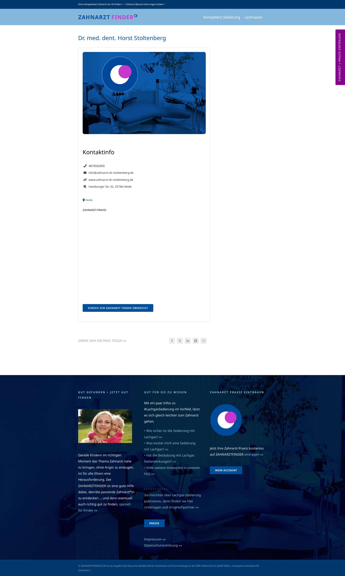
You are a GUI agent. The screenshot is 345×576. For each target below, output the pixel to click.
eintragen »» (253, 454)
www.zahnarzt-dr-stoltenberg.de (111, 180)
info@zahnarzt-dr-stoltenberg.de (111, 173)
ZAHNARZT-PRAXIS (94, 210)
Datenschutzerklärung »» (163, 545)
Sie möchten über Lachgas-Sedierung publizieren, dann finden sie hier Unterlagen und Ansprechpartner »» (172, 501)
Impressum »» (155, 539)
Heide (89, 200)
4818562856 (97, 166)
